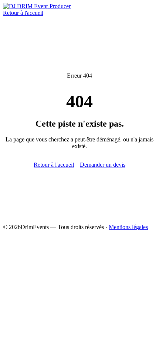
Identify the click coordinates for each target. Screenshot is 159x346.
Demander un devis (102, 164)
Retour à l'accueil (23, 13)
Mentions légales (128, 227)
